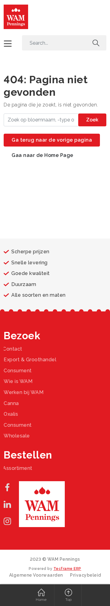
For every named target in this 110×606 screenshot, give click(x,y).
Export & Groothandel (30, 359)
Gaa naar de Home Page (42, 155)
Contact (12, 349)
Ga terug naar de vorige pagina (52, 140)
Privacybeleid (85, 575)
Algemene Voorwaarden (36, 575)
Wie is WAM (18, 381)
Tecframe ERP (67, 569)
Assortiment (17, 468)
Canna (11, 403)
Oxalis (11, 414)
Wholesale (17, 436)
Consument (18, 371)
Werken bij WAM (23, 392)
